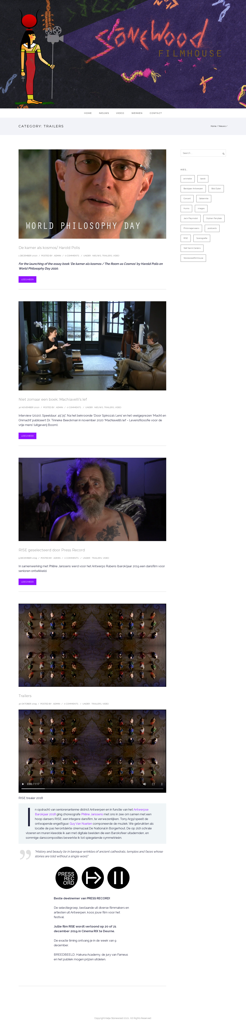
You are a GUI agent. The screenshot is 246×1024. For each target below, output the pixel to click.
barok (202, 179)
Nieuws (104, 113)
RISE (186, 238)
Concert (187, 198)
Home (213, 126)
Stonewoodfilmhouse (193, 258)
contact (156, 113)
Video (120, 113)
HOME (88, 113)
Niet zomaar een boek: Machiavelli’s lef (53, 399)
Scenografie (201, 238)
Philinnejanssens (191, 228)
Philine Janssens (92, 814)
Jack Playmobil (191, 218)
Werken (136, 113)
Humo (186, 208)
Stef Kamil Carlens (192, 248)
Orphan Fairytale (214, 218)
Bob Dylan (216, 188)
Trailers (107, 255)
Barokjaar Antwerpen (193, 188)
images (201, 208)
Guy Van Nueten (81, 823)
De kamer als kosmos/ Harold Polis (49, 248)
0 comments (72, 255)
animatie (188, 179)
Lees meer (27, 279)
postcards (212, 228)
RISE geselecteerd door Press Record (52, 550)
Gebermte (203, 198)
